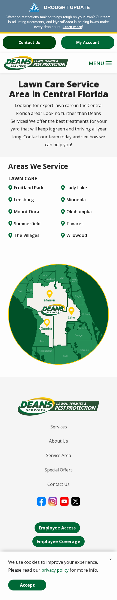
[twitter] (75, 500)
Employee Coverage (58, 541)
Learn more (72, 27)
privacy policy (55, 570)
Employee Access (57, 528)
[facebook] (41, 500)
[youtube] (64, 500)
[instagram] (53, 500)
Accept (27, 585)
